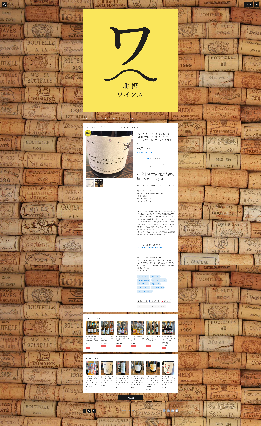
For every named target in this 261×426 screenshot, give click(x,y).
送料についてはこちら (146, 152)
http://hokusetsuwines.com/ (176, 410)
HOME (85, 118)
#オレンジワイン (143, 276)
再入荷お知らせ (156, 158)
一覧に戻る (130, 398)
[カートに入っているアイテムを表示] (256, 4)
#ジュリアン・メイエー (159, 280)
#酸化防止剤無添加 (143, 280)
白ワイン (95, 127)
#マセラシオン (155, 276)
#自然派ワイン (155, 284)
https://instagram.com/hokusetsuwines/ (172, 410)
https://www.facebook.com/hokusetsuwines (164, 410)
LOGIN (248, 4)
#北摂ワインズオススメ (145, 291)
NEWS (131, 118)
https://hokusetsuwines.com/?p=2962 (150, 247)
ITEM (101, 118)
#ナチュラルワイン (143, 287)
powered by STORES (128, 410)
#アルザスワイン (143, 284)
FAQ (125, 118)
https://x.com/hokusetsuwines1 (168, 410)
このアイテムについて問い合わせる (152, 306)
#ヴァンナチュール (158, 287)
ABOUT (93, 118)
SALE (119, 118)
